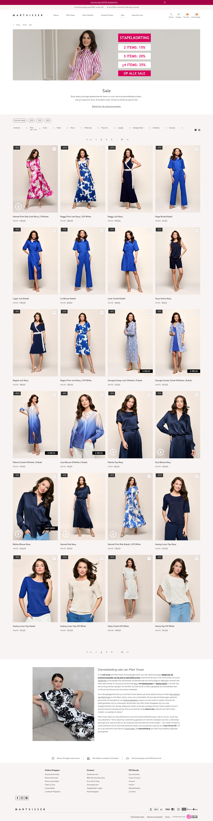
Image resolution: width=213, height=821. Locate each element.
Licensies (132, 792)
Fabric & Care (50, 785)
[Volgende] (127, 140)
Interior (131, 785)
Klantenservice (92, 774)
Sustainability (50, 788)
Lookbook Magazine (52, 792)
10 (122, 139)
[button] (48, 128)
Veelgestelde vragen (94, 788)
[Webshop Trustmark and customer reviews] (192, 816)
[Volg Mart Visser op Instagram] (22, 798)
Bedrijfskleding (134, 788)
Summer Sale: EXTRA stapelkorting (104, 2)
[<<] (86, 140)
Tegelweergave (195, 130)
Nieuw (56, 15)
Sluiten (164, 2)
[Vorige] (91, 140)
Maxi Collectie (87, 15)
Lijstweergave (199, 130)
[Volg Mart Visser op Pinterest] (26, 798)
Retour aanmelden (52, 781)
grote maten (130, 729)
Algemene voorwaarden (155, 817)
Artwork (132, 781)
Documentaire (134, 774)
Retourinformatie (51, 778)
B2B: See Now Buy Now (96, 778)
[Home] (27, 15)
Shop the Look (137, 15)
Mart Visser (70, 15)
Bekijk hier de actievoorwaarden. (106, 106)
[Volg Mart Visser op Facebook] (17, 798)
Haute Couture (134, 778)
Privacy (167, 817)
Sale (122, 15)
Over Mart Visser (93, 781)
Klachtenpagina (93, 792)
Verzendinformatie (52, 774)
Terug (18, 25)
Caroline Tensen (107, 15)
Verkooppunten (93, 785)
